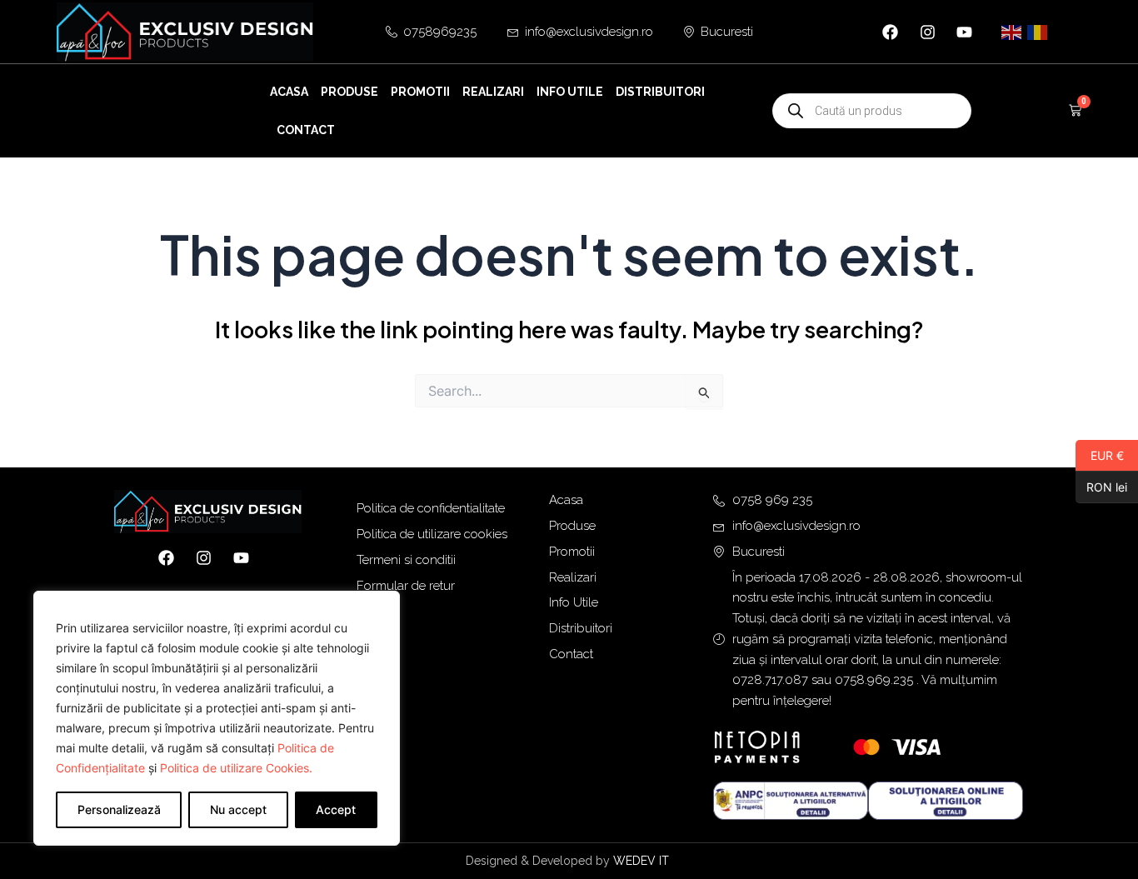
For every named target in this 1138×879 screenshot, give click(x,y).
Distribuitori (660, 91)
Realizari (493, 91)
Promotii (420, 91)
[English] (1012, 31)
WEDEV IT (642, 860)
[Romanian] (1038, 31)
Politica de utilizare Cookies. (236, 768)
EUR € (1100, 454)
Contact (306, 130)
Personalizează (119, 809)
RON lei (1101, 486)
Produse (349, 91)
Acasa (289, 91)
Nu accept (238, 809)
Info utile (570, 91)
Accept (336, 809)
